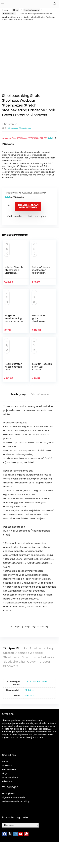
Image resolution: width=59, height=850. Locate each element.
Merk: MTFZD (31, 695)
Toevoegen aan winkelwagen (28, 206)
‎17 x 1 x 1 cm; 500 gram (36, 681)
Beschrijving (18, 394)
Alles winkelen (9, 769)
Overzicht (7, 765)
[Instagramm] (15, 834)
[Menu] (3, 4)
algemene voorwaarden (14, 797)
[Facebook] (4, 834)
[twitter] (10, 834)
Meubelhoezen (31, 10)
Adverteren (7, 781)
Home (5, 10)
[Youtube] (20, 834)
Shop (15, 10)
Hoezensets (8, 13)
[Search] (54, 4)
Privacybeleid (8, 793)
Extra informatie (40, 394)
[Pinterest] (26, 834)
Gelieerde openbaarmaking (16, 801)
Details (50, 138)
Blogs (4, 773)
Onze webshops (10, 777)
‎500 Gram (30, 690)
